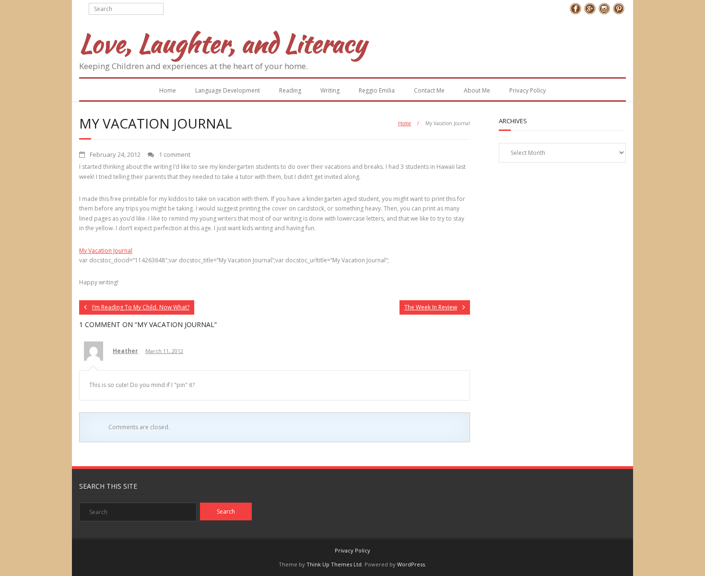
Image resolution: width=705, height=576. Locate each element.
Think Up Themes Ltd (334, 564)
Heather (125, 351)
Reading (290, 90)
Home (167, 90)
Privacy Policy (527, 90)
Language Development (227, 90)
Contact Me (429, 90)
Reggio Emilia (377, 90)
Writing (330, 90)
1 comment (174, 154)
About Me (477, 90)
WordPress (411, 564)
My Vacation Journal (105, 251)
